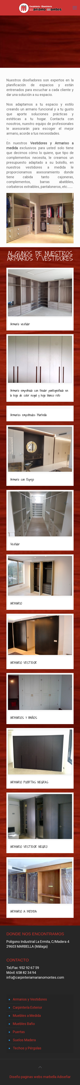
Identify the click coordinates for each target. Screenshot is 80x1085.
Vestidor (15, 544)
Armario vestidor (20, 324)
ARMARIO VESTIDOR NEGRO (28, 847)
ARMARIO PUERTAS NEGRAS (29, 782)
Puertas (19, 1032)
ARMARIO (16, 603)
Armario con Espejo (22, 479)
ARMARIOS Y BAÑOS (23, 718)
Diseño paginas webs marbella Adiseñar (40, 1077)
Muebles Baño (24, 1024)
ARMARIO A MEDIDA (23, 911)
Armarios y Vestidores (30, 999)
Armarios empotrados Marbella (28, 415)
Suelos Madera (24, 1040)
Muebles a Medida (27, 1016)
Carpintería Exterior (27, 1007)
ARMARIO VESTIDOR (23, 663)
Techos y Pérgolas (27, 1048)
